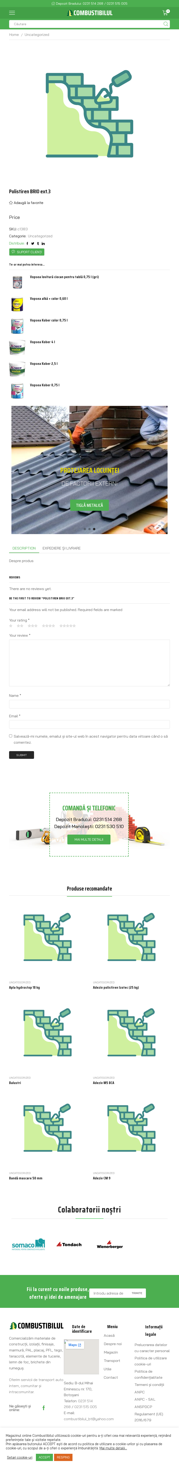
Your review (20, 635)
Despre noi (113, 1343)
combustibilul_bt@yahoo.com (89, 1418)
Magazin (111, 1352)
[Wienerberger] (110, 1244)
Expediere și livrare (62, 548)
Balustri (15, 1083)
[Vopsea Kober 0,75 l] (17, 391)
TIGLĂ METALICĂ (89, 505)
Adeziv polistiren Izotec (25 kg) (116, 987)
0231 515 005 (85, 1406)
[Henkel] (151, 1244)
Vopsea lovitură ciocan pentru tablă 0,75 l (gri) (64, 277)
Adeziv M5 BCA (103, 1083)
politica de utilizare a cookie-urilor (109, 1444)
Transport (112, 1360)
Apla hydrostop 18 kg (24, 987)
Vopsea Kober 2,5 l (44, 363)
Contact (111, 1377)
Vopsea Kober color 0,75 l (49, 320)
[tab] (24, 548)
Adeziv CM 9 (101, 1178)
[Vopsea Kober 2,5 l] (17, 369)
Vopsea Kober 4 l (42, 342)
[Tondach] (69, 1244)
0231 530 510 (109, 826)
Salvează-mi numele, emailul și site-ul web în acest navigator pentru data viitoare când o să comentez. (91, 739)
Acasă (109, 1335)
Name (15, 695)
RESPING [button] (63, 1457)
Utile (107, 1369)
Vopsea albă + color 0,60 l (49, 298)
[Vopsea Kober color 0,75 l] (17, 326)
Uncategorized (37, 34)
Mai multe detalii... (113, 1448)
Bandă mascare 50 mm (25, 1178)
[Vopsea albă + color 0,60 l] (17, 304)
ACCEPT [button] (44, 1457)
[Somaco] (28, 1245)
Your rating (19, 620)
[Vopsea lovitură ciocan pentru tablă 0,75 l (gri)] (17, 282)
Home (14, 34)
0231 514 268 (107, 819)
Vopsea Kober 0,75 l (44, 385)
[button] (85, 529)
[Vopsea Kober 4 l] (17, 347)
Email (15, 716)
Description (24, 548)
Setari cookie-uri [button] (19, 1457)
